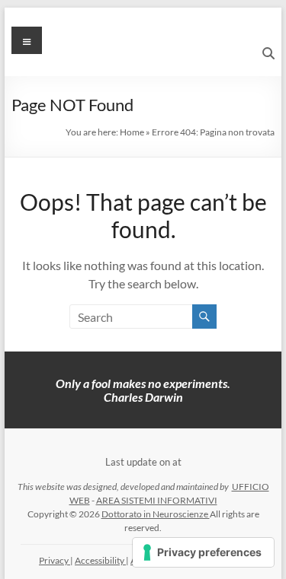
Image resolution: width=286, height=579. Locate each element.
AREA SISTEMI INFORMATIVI (156, 500)
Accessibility (100, 560)
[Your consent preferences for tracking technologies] (203, 552)
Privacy (54, 560)
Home (132, 132)
